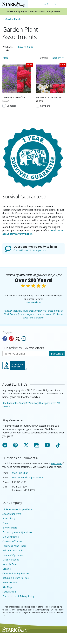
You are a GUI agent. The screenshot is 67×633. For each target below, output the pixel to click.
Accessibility (8, 518)
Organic (6, 568)
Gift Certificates (10, 536)
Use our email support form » (27, 477)
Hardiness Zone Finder (14, 545)
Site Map (7, 587)
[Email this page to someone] (23, 338)
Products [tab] (7, 47)
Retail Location (10, 582)
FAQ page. (56, 463)
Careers (6, 523)
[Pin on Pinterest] (11, 338)
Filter (5, 57)
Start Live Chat (20, 472)
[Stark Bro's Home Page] (14, 4)
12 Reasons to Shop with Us (17, 509)
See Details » (33, 302)
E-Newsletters (9, 527)
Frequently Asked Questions (17, 532)
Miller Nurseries (10, 559)
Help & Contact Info (12, 550)
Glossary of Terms (12, 541)
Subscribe (57, 353)
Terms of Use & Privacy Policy (18, 596)
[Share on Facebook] (4, 338)
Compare (11, 105)
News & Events (10, 564)
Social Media (9, 591)
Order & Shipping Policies (15, 573)
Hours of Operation (12, 555)
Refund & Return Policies (15, 577)
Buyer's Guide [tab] (25, 47)
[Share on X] (17, 338)
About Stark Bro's (11, 513)
